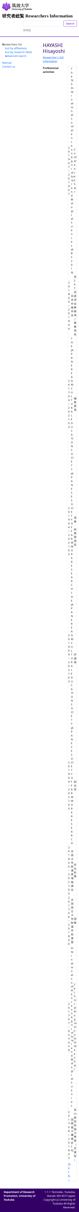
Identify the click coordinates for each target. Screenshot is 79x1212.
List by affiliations (16, 48)
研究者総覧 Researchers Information (37, 16)
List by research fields (18, 52)
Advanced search (15, 56)
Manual (7, 62)
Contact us (8, 66)
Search (70, 23)
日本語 (27, 30)
